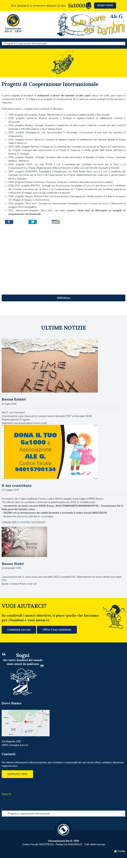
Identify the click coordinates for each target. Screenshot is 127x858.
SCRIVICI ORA (17, 774)
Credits (121, 851)
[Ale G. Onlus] (13, 33)
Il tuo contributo (17, 485)
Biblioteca (63, 298)
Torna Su (6, 794)
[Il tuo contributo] (50, 478)
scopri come (105, 5)
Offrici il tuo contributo (56, 629)
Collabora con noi (18, 629)
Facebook (5, 785)
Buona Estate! (14, 399)
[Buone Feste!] (24, 556)
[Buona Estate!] (50, 391)
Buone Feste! (13, 563)
